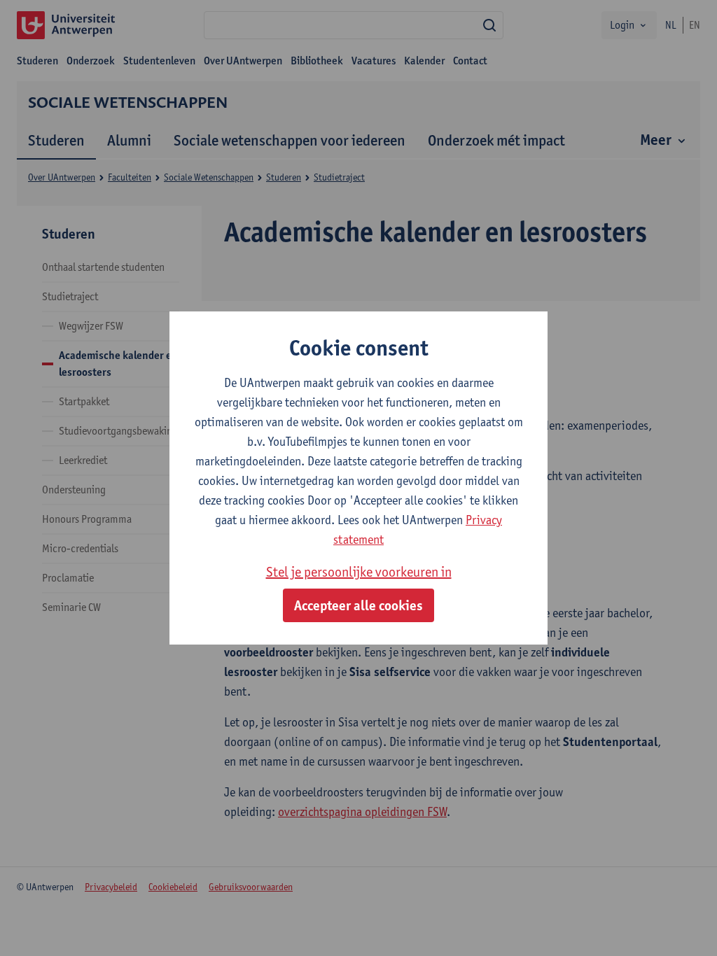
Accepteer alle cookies (358, 605)
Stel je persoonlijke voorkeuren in (359, 571)
